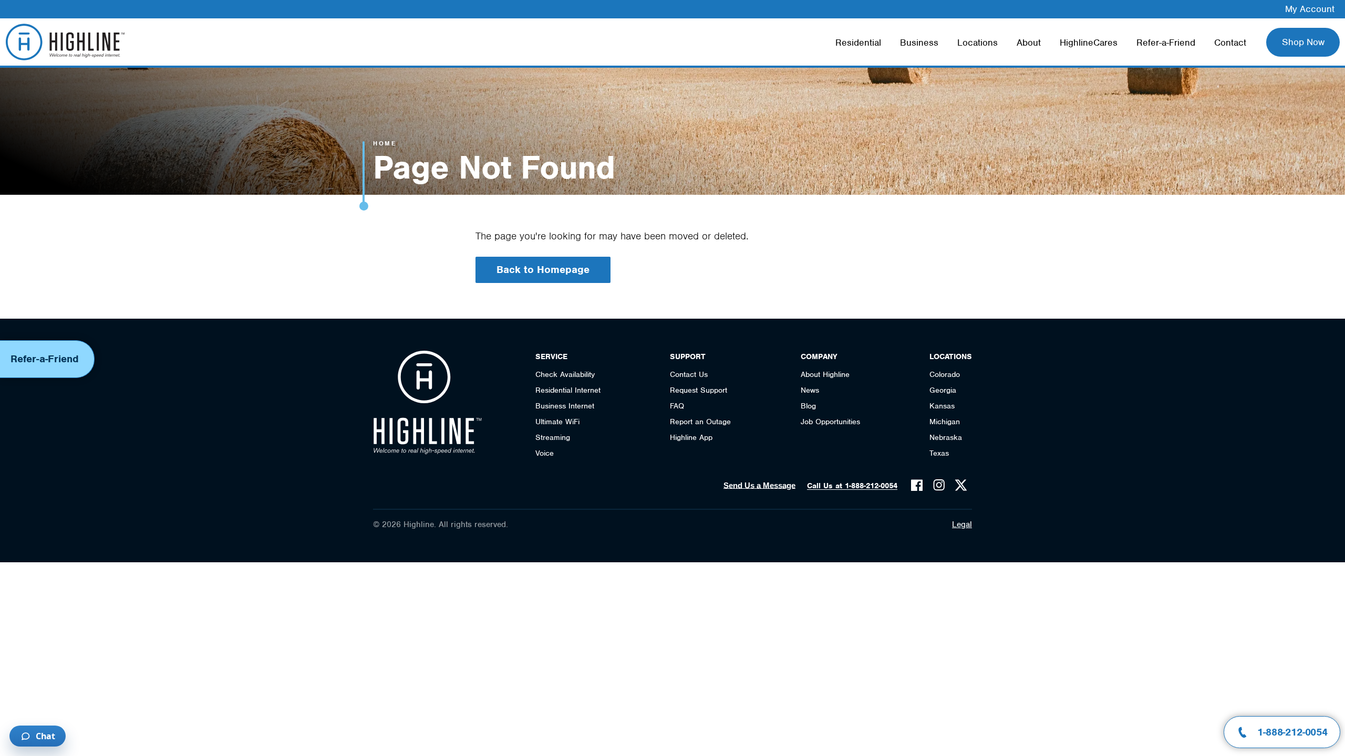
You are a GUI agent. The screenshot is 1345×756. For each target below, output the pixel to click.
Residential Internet (568, 390)
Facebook (917, 485)
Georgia (942, 390)
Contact (1230, 42)
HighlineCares (1089, 42)
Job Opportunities (830, 421)
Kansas (942, 406)
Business (919, 42)
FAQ (677, 406)
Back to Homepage (542, 269)
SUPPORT (688, 356)
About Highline (825, 374)
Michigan (944, 421)
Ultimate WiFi (557, 421)
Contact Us (689, 374)
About (1029, 42)
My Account (1309, 9)
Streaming (552, 437)
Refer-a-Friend (1165, 42)
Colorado (944, 374)
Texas (939, 453)
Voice (544, 453)
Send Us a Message (759, 485)
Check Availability (565, 374)
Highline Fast (65, 42)
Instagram (939, 485)
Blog (808, 406)
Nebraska (945, 437)
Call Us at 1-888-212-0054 (852, 485)
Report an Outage (700, 421)
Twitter (961, 485)
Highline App (691, 437)
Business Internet (564, 406)
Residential (858, 42)
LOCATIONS (950, 356)
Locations (977, 42)
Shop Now (1303, 42)
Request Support (698, 390)
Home (384, 143)
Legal (962, 524)
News (810, 390)
